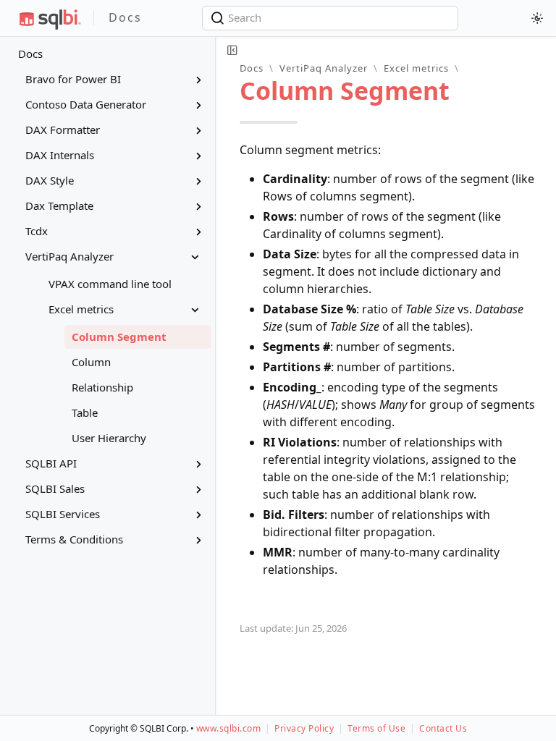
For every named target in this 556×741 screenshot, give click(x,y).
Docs (30, 53)
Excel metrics (416, 68)
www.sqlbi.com (228, 728)
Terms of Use (376, 728)
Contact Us (443, 728)
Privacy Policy (304, 728)
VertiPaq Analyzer (323, 68)
